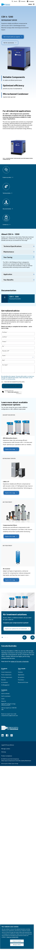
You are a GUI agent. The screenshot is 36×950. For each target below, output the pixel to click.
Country (4, 355)
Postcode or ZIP (5, 350)
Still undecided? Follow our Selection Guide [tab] (5, 637)
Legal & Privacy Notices (7, 745)
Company (4, 341)
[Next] (32, 637)
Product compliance (6, 756)
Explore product (7, 177)
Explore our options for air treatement (16, 628)
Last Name (4, 336)
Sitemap (3, 752)
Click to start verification (13, 392)
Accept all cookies (17, 941)
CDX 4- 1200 (7, 16)
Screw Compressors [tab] (7, 637)
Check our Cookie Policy (12, 937)
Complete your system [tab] (2, 637)
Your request (5, 364)
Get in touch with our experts (12, 36)
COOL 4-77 (6, 481)
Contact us (6, 224)
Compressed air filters (10, 525)
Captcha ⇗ (19, 393)
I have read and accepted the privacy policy (14, 382)
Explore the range (10, 449)
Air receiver (6, 568)
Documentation (7, 208)
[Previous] (24, 637)
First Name (4, 332)
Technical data (6, 193)
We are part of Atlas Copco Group (9, 763)
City (3, 346)
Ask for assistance (9, 42)
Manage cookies (5, 748)
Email (3, 360)
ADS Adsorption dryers (10, 438)
